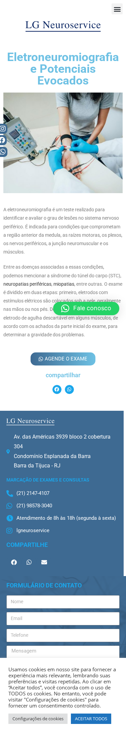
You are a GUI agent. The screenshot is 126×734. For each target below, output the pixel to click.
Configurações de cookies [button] (38, 719)
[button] (117, 8)
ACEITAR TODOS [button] (91, 719)
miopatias (63, 284)
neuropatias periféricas (27, 284)
